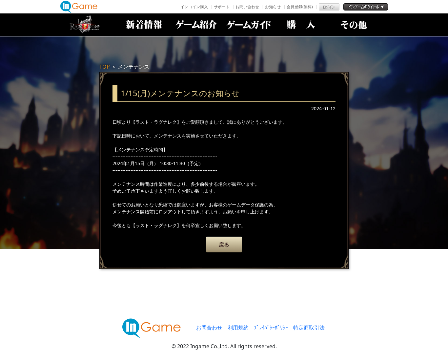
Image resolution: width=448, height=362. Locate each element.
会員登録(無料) (300, 7)
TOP (104, 66)
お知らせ (273, 7)
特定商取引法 (309, 327)
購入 (301, 24)
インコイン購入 (194, 7)
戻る (224, 244)
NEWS (143, 24)
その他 (353, 24)
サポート (222, 7)
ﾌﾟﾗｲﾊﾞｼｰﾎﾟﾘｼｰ (271, 327)
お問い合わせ (247, 7)
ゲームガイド (248, 24)
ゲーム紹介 (196, 24)
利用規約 (238, 327)
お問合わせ (209, 327)
